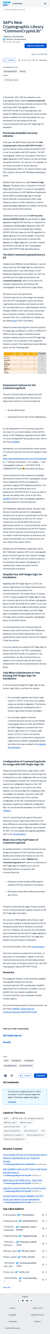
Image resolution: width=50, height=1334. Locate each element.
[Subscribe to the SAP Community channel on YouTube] (27, 1301)
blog (15, 321)
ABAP (5, 1118)
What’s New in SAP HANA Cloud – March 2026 (22, 1180)
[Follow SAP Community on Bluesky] (23, 1301)
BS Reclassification (30, 1131)
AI (24, 1127)
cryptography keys (10, 1066)
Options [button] (26, 50)
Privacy (12, 1308)
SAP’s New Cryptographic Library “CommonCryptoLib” (23, 26)
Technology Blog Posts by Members (20, 1164)
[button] (5, 60)
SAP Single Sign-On (10, 71)
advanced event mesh (11, 1127)
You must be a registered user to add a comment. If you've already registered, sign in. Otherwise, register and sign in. (24, 1094)
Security (22, 71)
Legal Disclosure (37, 1315)
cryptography (28, 1060)
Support (37, 1321)
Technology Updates (11, 80)
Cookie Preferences (12, 1328)
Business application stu (35, 1135)
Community (17, 4)
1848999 (15, 442)
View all (6, 1287)
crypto (6, 1060)
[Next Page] (27, 1143)
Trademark (12, 1321)
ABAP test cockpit (10, 1122)
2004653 (7, 499)
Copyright (12, 1315)
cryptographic (16, 1060)
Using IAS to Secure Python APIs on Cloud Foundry (24, 1188)
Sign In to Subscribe (35, 46)
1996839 (7, 811)
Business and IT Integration (13, 1135)
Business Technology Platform (14, 1139)
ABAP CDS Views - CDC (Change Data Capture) (27, 1118)
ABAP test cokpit (25, 1122)
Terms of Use (38, 1308)
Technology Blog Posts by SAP (15, 9)
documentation (19, 834)
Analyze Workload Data (12, 1131)
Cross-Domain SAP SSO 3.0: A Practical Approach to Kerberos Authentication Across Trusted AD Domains (25, 1158)
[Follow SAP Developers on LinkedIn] (32, 1301)
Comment (12, 1102)
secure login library (26, 1066)
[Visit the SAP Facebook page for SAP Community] (18, 1301)
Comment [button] (40, 1076)
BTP (43, 1131)
